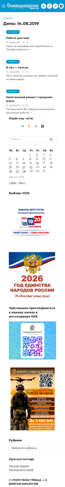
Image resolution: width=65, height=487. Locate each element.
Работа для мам (17, 37)
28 (24, 171)
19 (10, 167)
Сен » (21, 182)
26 (10, 171)
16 (37, 162)
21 (24, 167)
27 (17, 171)
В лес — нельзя (17, 67)
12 (10, 162)
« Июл (13, 182)
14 (24, 162)
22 (31, 167)
